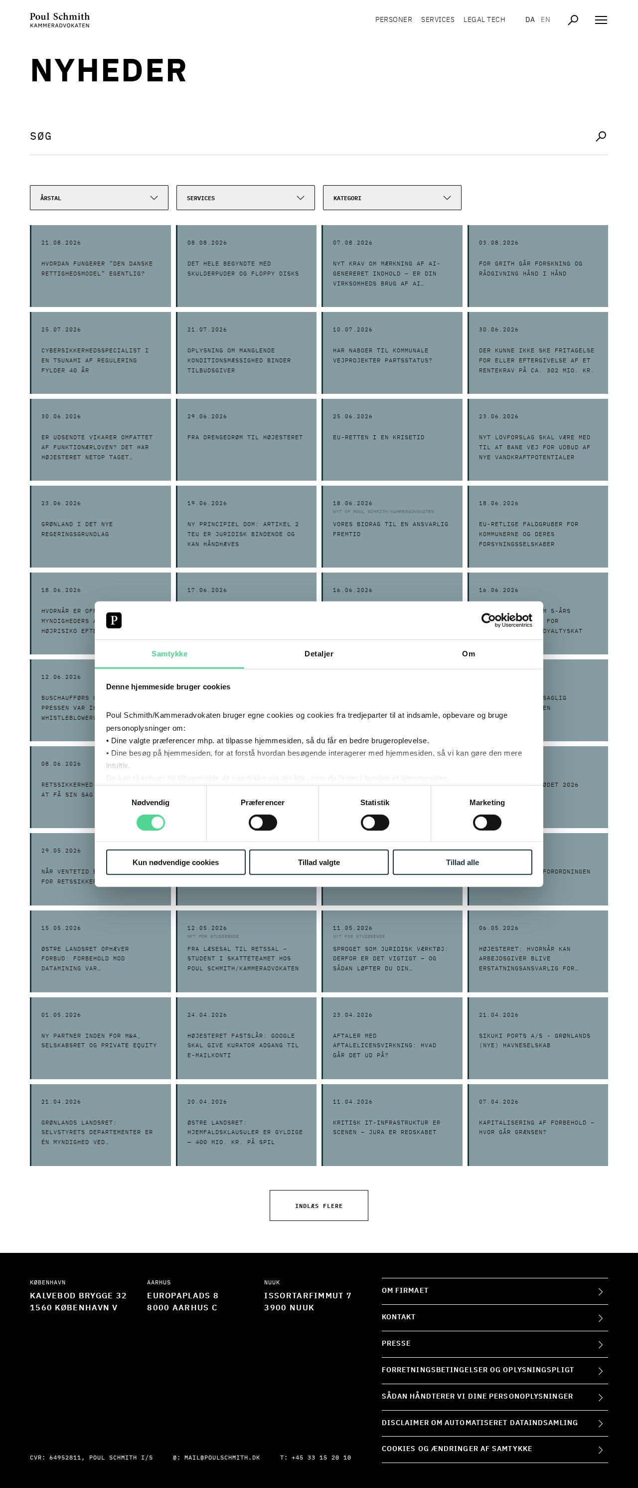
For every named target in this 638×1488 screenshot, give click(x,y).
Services (438, 19)
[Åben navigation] (601, 20)
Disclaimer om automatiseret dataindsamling (480, 1423)
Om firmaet (405, 1290)
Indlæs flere (319, 1205)
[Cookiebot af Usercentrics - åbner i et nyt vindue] (488, 620)
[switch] (263, 822)
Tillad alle (462, 862)
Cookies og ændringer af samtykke (457, 1449)
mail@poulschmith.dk (222, 1458)
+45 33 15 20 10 (321, 1458)
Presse (396, 1343)
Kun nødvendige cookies (176, 862)
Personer (393, 19)
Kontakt (399, 1317)
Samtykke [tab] (169, 653)
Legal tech (484, 19)
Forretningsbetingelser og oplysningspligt (478, 1370)
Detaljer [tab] (319, 653)
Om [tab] (468, 653)
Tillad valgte (319, 862)
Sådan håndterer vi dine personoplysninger (477, 1396)
